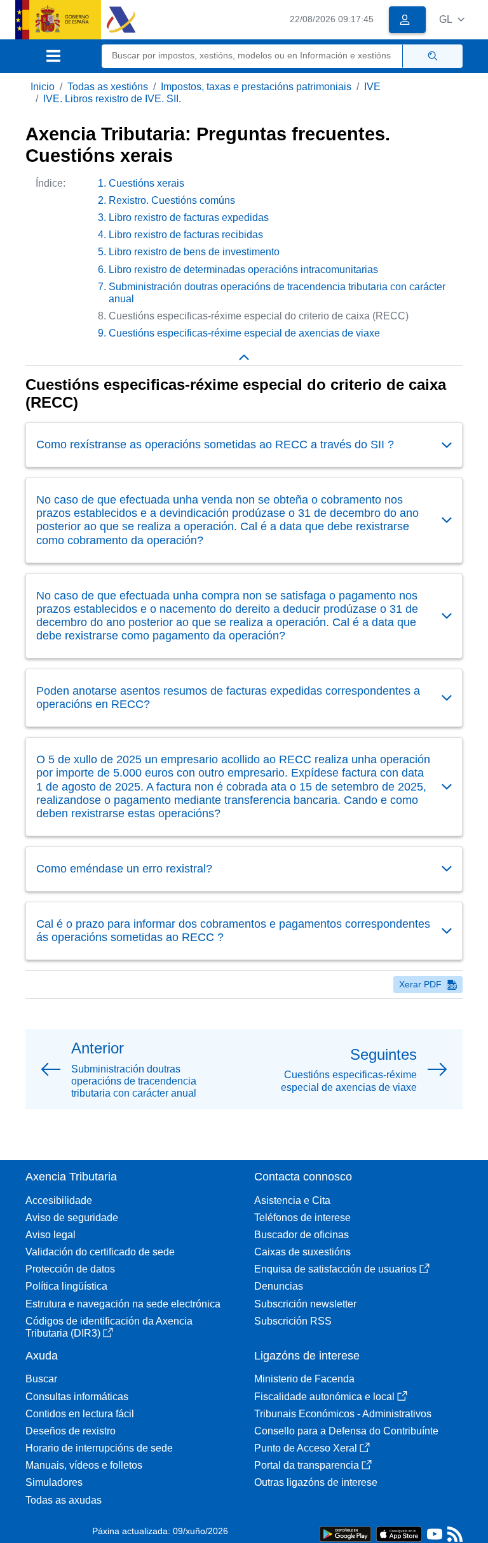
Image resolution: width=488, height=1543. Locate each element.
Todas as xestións (107, 86)
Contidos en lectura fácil (79, 1413)
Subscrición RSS (293, 1321)
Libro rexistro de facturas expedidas (189, 217)
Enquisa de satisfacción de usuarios (335, 1269)
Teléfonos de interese (302, 1217)
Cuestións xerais (146, 183)
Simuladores (54, 1482)
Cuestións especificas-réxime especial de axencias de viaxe (244, 333)
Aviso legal (50, 1234)
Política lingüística (66, 1286)
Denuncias (278, 1286)
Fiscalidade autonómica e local (324, 1396)
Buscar (41, 1378)
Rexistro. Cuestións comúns (172, 200)
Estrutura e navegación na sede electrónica (122, 1304)
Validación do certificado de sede (100, 1251)
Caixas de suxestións (302, 1251)
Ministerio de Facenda (304, 1378)
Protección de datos (70, 1269)
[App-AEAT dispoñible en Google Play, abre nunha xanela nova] (345, 1533)
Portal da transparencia (306, 1465)
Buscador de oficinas (301, 1234)
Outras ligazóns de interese (315, 1482)
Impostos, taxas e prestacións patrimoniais (256, 86)
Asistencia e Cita (292, 1200)
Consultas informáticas (76, 1396)
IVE (372, 86)
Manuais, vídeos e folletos (83, 1465)
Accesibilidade (58, 1200)
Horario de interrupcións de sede (99, 1448)
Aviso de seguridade (71, 1217)
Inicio (42, 86)
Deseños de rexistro (70, 1431)
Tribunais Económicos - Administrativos (342, 1413)
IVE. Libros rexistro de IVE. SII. (112, 98)
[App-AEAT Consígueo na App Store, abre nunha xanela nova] (399, 1533)
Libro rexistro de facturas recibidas (186, 234)
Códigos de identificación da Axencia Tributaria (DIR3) (109, 1327)
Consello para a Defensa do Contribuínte (346, 1431)
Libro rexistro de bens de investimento (194, 251)
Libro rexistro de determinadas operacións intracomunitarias (243, 269)
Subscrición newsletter (305, 1304)
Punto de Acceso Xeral (305, 1448)
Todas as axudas (63, 1500)
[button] (452, 19)
